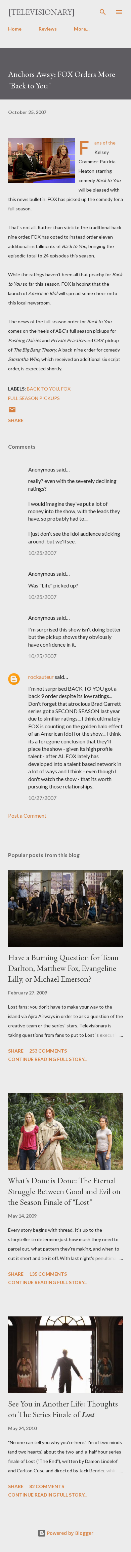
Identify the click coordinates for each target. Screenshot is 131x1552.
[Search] (103, 12)
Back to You (43, 389)
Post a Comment (27, 815)
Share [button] (16, 420)
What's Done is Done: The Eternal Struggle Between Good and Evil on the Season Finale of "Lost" (64, 1191)
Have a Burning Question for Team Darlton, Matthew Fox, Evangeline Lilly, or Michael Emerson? (63, 968)
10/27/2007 (42, 797)
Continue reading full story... (47, 1059)
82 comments (46, 1486)
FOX (66, 389)
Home (14, 29)
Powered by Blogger (69, 1533)
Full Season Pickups (34, 398)
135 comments (48, 1274)
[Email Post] (12, 412)
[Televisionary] (41, 12)
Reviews (48, 29)
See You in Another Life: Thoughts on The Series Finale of (63, 1409)
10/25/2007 (42, 552)
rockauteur (41, 676)
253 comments (48, 1051)
